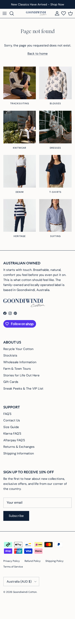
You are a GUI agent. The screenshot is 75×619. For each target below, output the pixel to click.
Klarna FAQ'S (12, 433)
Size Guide (11, 427)
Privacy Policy (11, 561)
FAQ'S (7, 414)
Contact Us (11, 420)
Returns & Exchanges (19, 447)
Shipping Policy (54, 561)
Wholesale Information (19, 362)
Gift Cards (10, 382)
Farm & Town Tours (17, 369)
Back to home (38, 53)
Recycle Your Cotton (18, 349)
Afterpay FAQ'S (14, 440)
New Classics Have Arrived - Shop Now (37, 4)
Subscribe (16, 516)
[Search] (13, 13)
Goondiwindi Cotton (25, 592)
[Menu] (4, 13)
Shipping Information (18, 453)
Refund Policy (33, 561)
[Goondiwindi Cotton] (36, 13)
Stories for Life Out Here (21, 375)
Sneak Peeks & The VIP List (23, 388)
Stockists (10, 355)
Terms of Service (13, 566)
